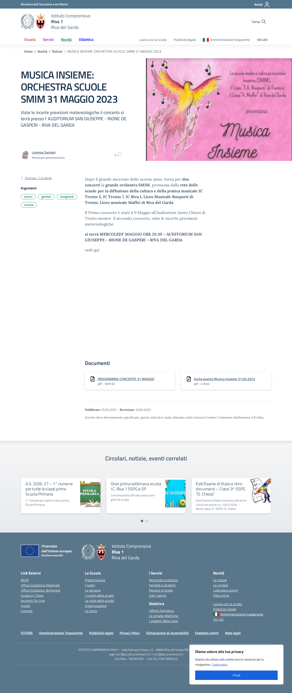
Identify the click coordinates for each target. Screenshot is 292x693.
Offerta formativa (161, 610)
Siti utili (262, 39)
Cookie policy (220, 664)
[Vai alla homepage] (33, 21)
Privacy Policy (130, 632)
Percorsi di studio (161, 590)
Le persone (92, 590)
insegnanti (67, 196)
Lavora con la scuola (153, 39)
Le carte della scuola (99, 600)
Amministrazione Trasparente (61, 632)
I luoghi (90, 585)
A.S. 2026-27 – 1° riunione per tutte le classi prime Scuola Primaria (49, 488)
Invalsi (25, 605)
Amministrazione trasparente (230, 39)
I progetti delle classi (163, 620)
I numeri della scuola (99, 595)
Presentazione (95, 580)
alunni (28, 196)
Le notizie (220, 580)
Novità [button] (66, 39)
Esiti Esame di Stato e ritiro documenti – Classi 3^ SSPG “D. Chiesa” (220, 488)
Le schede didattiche (163, 615)
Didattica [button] (86, 39)
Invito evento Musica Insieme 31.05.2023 (224, 378)
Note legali (233, 632)
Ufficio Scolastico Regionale (40, 585)
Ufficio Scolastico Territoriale (40, 590)
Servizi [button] (48, 39)
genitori (46, 196)
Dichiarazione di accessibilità (167, 632)
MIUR (25, 580)
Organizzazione (95, 605)
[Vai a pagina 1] (142, 521)
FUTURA (27, 632)
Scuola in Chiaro (32, 595)
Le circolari (220, 585)
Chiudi (236, 675)
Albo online (221, 595)
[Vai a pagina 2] (146, 521)
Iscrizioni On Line (33, 600)
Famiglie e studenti (162, 585)
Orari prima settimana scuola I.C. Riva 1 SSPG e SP (136, 486)
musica (28, 204)
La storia (91, 610)
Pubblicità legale (185, 39)
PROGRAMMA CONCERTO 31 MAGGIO (126, 378)
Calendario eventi (225, 590)
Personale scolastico (163, 580)
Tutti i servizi (157, 595)
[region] (236, 664)
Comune (26, 610)
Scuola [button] (29, 39)
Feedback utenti (207, 632)
